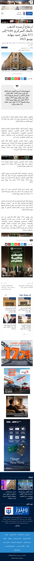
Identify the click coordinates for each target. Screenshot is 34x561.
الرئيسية (27, 534)
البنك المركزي (4, 47)
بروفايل (10, 538)
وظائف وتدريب (20, 546)
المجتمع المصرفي (10, 546)
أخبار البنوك (13, 534)
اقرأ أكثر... (17, 525)
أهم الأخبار (28, 315)
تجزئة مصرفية (17, 538)
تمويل (5, 538)
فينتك (27, 546)
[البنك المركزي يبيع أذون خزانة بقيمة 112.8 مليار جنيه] (24, 301)
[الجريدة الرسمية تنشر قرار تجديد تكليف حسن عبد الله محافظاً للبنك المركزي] (9, 318)
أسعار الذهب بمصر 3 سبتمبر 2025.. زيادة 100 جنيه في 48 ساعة (8, 287)
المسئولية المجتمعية (16, 542)
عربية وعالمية (27, 542)
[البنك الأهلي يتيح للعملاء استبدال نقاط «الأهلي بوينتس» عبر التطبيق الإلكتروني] (25, 485)
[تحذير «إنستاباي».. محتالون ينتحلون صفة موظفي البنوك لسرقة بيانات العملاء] (8, 485)
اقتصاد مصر (6, 542)
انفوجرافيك (17, 550)
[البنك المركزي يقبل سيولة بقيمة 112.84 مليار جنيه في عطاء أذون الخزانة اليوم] (9, 301)
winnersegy (20, 558)
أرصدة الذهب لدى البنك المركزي (23, 240)
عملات (6, 534)
